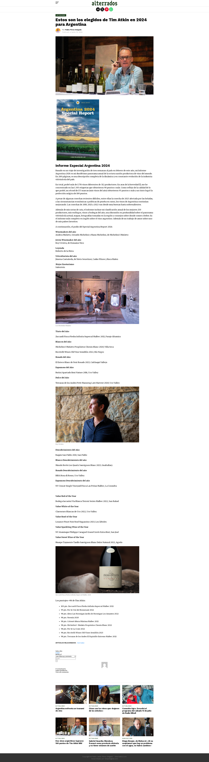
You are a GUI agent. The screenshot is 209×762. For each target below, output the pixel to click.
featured (80, 643)
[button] (57, 3)
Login (58, 653)
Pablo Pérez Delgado (73, 30)
